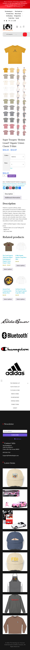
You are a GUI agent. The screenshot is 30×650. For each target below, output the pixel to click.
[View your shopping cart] (24, 27)
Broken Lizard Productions (10, 183)
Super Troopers (7, 185)
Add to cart (12, 176)
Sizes (6, 163)
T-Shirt (13, 185)
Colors (6, 155)
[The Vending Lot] (8, 27)
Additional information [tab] (12, 197)
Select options (8, 269)
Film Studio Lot (22, 183)
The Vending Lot (20, 185)
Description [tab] (9, 194)
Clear (11, 168)
